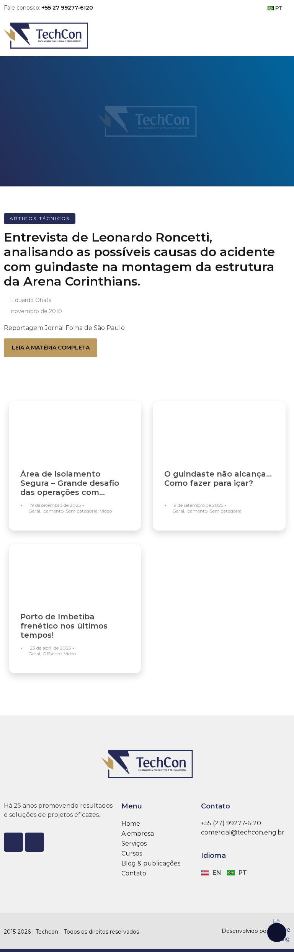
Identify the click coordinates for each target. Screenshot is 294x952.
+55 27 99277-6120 (67, 7)
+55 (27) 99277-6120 (231, 823)
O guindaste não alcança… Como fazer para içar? (218, 478)
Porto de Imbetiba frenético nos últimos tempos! (64, 626)
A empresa (137, 833)
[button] (282, 35)
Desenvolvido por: (246, 931)
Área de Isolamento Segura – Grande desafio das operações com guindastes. (69, 487)
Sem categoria (82, 511)
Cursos (131, 853)
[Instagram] (13, 842)
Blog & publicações (150, 863)
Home (130, 823)
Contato (133, 873)
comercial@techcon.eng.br (242, 832)
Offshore (52, 653)
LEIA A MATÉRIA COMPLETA (51, 347)
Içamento (53, 511)
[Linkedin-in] (34, 842)
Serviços (134, 843)
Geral (34, 511)
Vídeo (106, 511)
